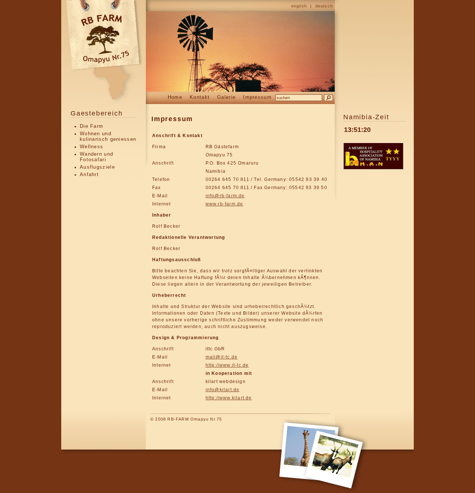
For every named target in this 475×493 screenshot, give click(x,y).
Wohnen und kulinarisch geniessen (108, 136)
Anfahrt (89, 174)
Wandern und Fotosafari (96, 156)
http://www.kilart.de (229, 397)
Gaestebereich (96, 113)
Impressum (257, 97)
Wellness (91, 146)
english (299, 6)
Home (175, 97)
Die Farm (91, 126)
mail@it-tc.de (222, 357)
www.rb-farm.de (224, 204)
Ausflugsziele (97, 167)
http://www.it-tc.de (227, 365)
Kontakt (200, 97)
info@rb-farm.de (225, 195)
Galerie (226, 97)
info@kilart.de (223, 389)
